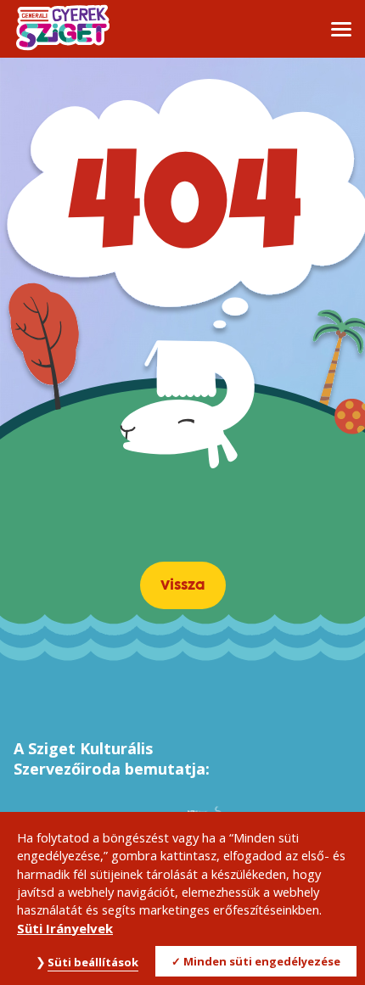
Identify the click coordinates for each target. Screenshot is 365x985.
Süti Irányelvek (65, 928)
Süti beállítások (93, 962)
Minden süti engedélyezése (261, 961)
